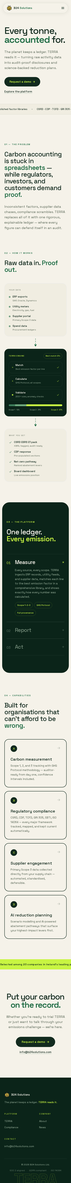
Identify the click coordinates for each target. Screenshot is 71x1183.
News (42, 1127)
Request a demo (22, 81)
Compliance (11, 1127)
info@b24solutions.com (35, 1052)
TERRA (8, 1121)
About (43, 1121)
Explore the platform (18, 91)
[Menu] (62, 8)
